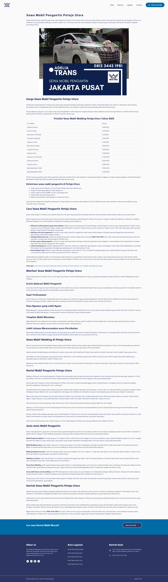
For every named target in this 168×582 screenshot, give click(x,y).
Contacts (139, 5)
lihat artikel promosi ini (70, 511)
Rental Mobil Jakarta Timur (75, 560)
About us (120, 5)
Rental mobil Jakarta (36, 549)
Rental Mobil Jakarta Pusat (75, 564)
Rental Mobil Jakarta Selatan (75, 549)
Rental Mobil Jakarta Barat (75, 553)
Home (112, 5)
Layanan (130, 5)
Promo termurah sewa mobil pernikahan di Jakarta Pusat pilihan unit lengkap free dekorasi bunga (68, 266)
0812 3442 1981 (122, 555)
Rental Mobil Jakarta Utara (75, 557)
